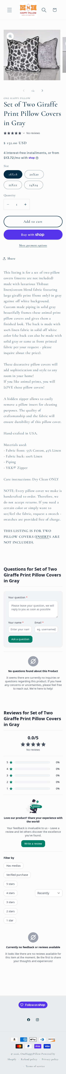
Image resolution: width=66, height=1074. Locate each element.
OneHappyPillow (31, 1053)
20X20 (34, 174)
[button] (9, 10)
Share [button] (11, 258)
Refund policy (29, 1059)
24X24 (33, 185)
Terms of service (35, 1066)
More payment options (33, 245)
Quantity (10, 195)
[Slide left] (24, 91)
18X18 (13, 174)
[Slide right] (42, 91)
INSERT (42, 537)
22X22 (13, 185)
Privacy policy (50, 1059)
